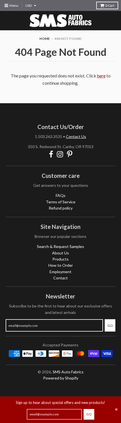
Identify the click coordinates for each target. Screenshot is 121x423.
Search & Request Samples (60, 246)
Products (60, 259)
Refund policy (61, 208)
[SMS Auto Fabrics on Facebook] (51, 154)
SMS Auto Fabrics (68, 371)
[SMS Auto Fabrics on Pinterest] (69, 154)
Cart (109, 5)
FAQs (61, 195)
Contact (60, 277)
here (101, 75)
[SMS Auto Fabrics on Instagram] (60, 154)
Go (88, 414)
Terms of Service (60, 201)
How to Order (60, 265)
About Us (60, 252)
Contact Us (76, 136)
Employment (60, 271)
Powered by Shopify (60, 378)
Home (44, 38)
